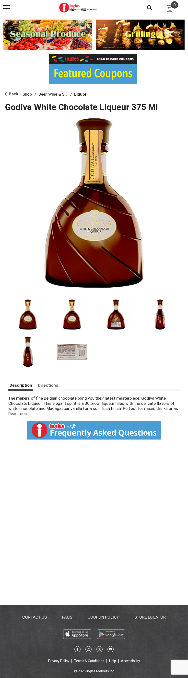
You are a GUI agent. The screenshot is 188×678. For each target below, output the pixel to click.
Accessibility (130, 661)
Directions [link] (48, 385)
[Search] (146, 7)
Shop (27, 94)
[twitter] (99, 650)
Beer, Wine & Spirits (56, 94)
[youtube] (110, 650)
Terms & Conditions (89, 661)
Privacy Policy (58, 661)
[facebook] (77, 650)
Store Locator (150, 617)
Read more (18, 413)
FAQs (67, 617)
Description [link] (21, 385)
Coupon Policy (103, 617)
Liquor (80, 94)
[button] (28, 314)
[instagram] (88, 650)
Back (13, 93)
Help (112, 661)
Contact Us (34, 617)
